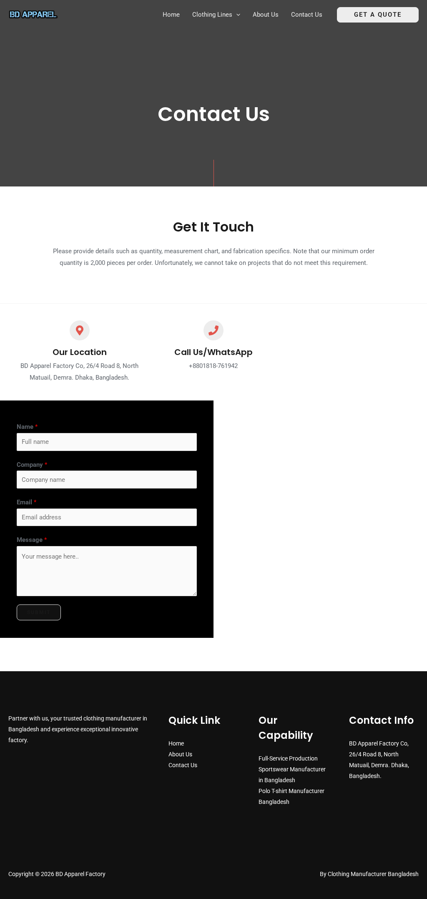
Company (32, 464)
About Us (180, 754)
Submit (38, 612)
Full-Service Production (288, 758)
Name (27, 427)
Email (26, 502)
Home (176, 743)
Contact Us (182, 765)
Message (32, 540)
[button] (236, 14)
